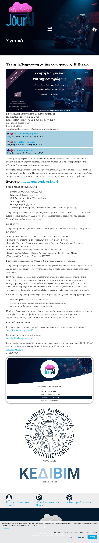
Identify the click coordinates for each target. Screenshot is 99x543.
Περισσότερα (6, 529)
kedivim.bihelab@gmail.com (19, 338)
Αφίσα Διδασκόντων (23, 150)
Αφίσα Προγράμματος (24, 141)
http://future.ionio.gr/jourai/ (40, 181)
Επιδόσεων (83, 538)
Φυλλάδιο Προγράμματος (25, 133)
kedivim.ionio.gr (49, 481)
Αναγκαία (74, 538)
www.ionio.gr (49, 460)
